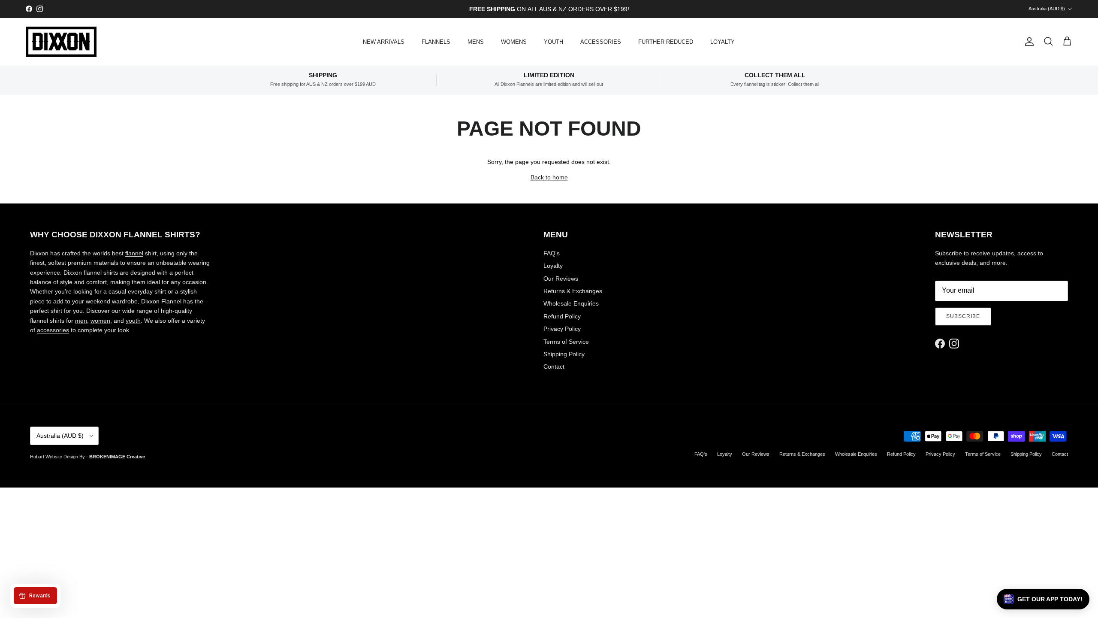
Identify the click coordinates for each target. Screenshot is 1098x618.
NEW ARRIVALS (383, 42)
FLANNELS (436, 42)
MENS (476, 42)
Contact (553, 366)
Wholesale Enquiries (571, 303)
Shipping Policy (564, 354)
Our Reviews (560, 278)
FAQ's (551, 253)
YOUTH (553, 42)
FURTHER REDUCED (665, 42)
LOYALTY (722, 42)
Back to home (549, 177)
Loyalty (553, 265)
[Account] (1028, 41)
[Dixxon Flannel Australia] (61, 42)
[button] (1043, 599)
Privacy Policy (562, 328)
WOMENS (514, 42)
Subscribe (963, 316)
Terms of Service (566, 341)
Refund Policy (562, 316)
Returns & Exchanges (572, 291)
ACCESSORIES (600, 42)
